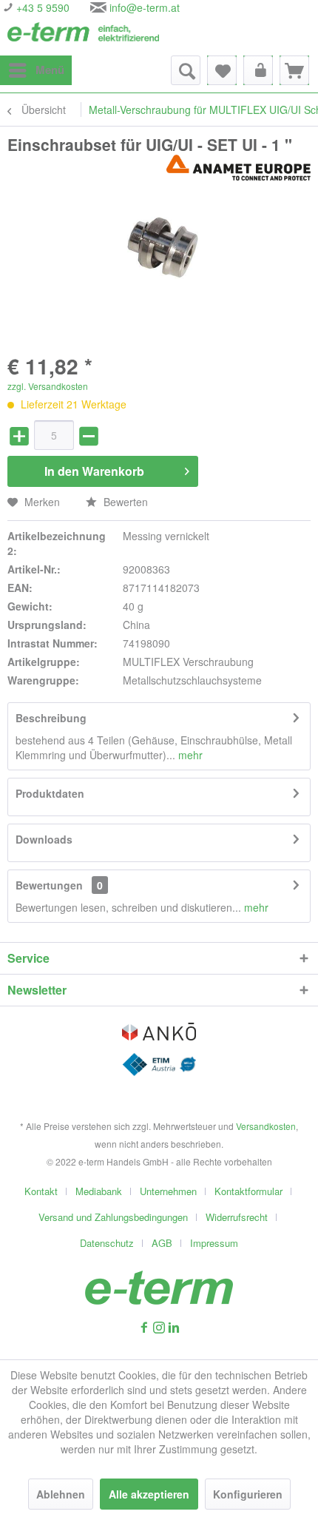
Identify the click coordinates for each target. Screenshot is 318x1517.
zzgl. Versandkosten (47, 386)
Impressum (214, 1243)
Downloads (44, 839)
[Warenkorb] (294, 70)
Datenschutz (107, 1243)
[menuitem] (36, 70)
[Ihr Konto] (258, 70)
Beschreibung (51, 717)
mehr (189, 754)
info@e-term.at (144, 7)
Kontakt (41, 1191)
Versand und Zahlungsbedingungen (113, 1217)
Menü (49, 69)
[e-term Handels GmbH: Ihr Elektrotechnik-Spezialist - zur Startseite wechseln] (83, 35)
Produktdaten (50, 793)
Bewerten (124, 501)
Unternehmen (168, 1191)
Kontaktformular (248, 1191)
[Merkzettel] (222, 70)
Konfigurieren (248, 1494)
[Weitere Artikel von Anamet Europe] (238, 168)
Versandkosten (266, 1126)
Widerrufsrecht (237, 1217)
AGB (162, 1243)
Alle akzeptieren (149, 1494)
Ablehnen (60, 1494)
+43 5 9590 (41, 7)
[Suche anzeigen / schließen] (185, 70)
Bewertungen (49, 885)
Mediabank (98, 1191)
